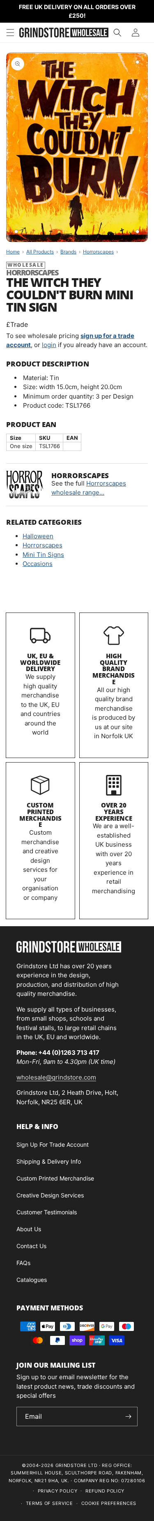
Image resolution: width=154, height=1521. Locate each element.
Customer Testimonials (46, 1212)
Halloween (38, 536)
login (49, 345)
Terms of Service (49, 1503)
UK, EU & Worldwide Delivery (40, 662)
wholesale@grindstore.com (56, 1077)
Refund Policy (104, 1491)
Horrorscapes (42, 545)
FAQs (23, 1262)
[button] (10, 32)
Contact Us (31, 1245)
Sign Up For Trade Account (52, 1144)
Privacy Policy (58, 1491)
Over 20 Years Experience (113, 811)
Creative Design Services (50, 1195)
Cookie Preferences (109, 1503)
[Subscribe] (128, 1416)
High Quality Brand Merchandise (113, 669)
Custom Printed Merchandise (40, 815)
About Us (28, 1228)
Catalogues (31, 1279)
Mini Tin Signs (43, 555)
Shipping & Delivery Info (48, 1161)
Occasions (38, 564)
